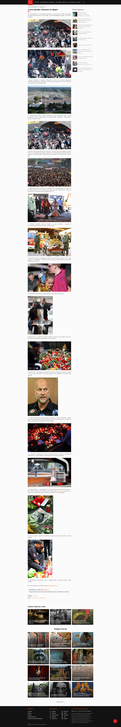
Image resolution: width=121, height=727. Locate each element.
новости (42, 6)
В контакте (60, 491)
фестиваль (43, 597)
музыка (33, 597)
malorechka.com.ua (53, 585)
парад (37, 597)
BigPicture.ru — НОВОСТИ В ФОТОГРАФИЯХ (81, 711)
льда (36, 336)
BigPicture (36, 6)
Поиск (87, 2)
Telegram (45, 589)
